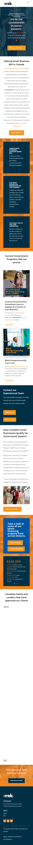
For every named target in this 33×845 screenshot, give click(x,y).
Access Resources (16, 549)
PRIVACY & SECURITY (14, 836)
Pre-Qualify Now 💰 (16, 48)
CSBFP (5, 813)
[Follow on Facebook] (4, 820)
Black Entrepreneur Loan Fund (17, 366)
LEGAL (5, 836)
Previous (6, 607)
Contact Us (10, 412)
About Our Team (9, 419)
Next (5, 760)
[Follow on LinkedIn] (8, 820)
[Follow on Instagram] (11, 820)
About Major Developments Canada (12, 804)
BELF (4, 815)
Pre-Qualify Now (16, 780)
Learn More (9, 325)
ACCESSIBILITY (7, 839)
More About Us (16, 132)
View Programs (15, 542)
